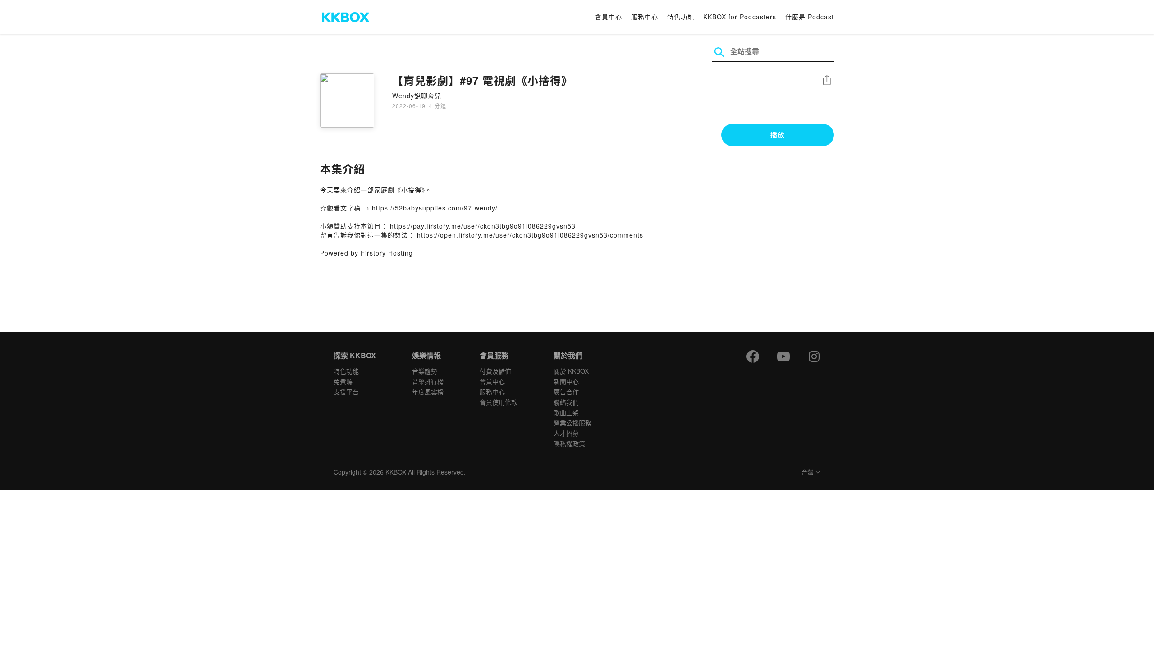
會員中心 (608, 16)
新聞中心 (566, 381)
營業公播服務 (572, 422)
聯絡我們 (566, 402)
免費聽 (343, 381)
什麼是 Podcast (809, 16)
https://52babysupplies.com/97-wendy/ (435, 207)
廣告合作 (566, 391)
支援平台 (346, 391)
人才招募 (566, 433)
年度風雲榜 (428, 391)
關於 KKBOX (571, 370)
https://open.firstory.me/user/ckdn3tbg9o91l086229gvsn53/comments (530, 234)
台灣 (807, 472)
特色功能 (680, 16)
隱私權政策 (569, 443)
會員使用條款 (498, 402)
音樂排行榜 (428, 381)
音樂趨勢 (424, 370)
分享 (827, 81)
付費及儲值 (495, 370)
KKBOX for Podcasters (739, 16)
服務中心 (644, 16)
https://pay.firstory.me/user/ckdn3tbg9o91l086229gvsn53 (483, 225)
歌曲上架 (566, 412)
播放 (777, 135)
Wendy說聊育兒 (416, 95)
